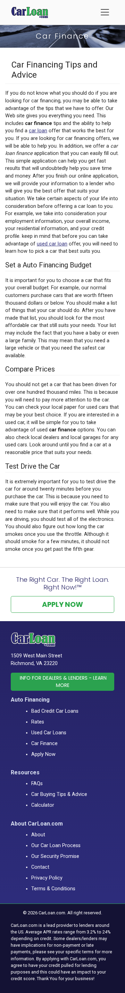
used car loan (52, 244)
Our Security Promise (55, 856)
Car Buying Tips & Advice (59, 794)
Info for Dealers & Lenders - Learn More (63, 681)
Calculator (42, 805)
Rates (37, 722)
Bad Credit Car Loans (54, 711)
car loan (38, 131)
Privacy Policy (46, 878)
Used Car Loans (48, 733)
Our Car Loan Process (56, 846)
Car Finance (44, 743)
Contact (40, 867)
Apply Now (62, 604)
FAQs (37, 784)
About (38, 835)
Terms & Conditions (53, 889)
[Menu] (104, 12)
